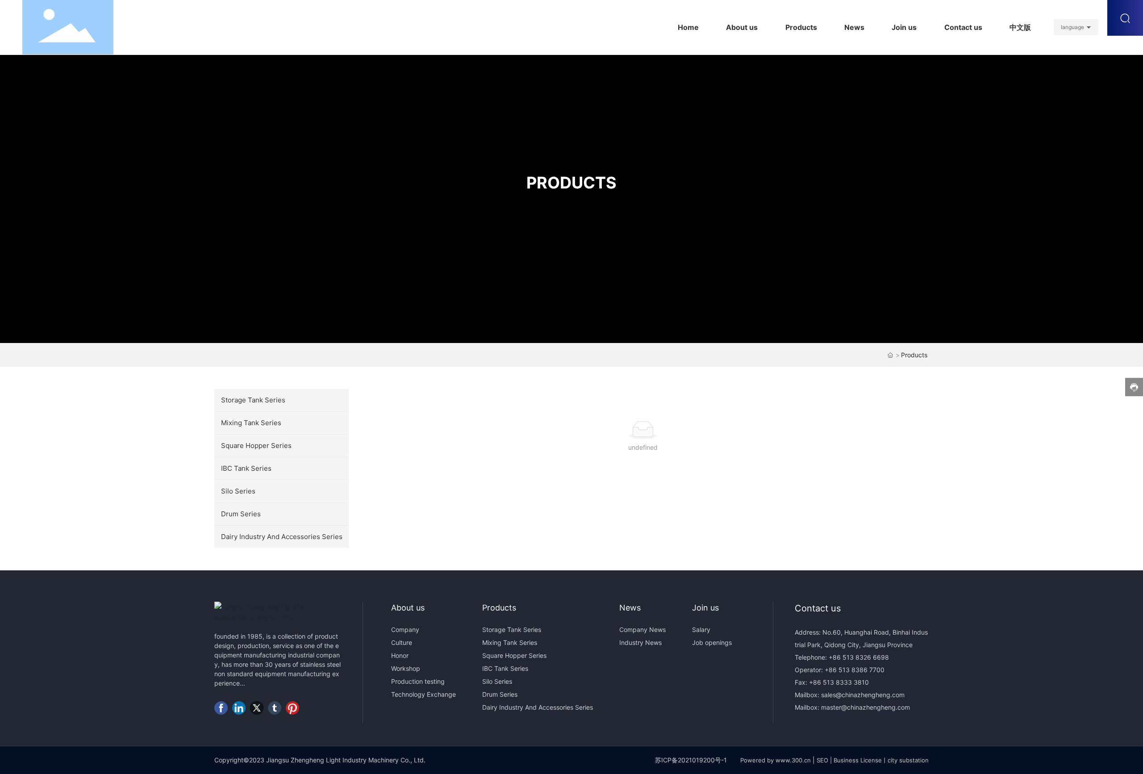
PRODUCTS (571, 182)
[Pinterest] (292, 708)
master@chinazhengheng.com (865, 707)
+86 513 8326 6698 (858, 657)
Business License (858, 760)
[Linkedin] (239, 708)
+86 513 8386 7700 (853, 670)
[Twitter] (256, 708)
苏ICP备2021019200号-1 (691, 760)
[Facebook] (221, 708)
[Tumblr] (274, 708)
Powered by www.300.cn (775, 760)
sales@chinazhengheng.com (863, 695)
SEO (822, 760)
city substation (908, 760)
